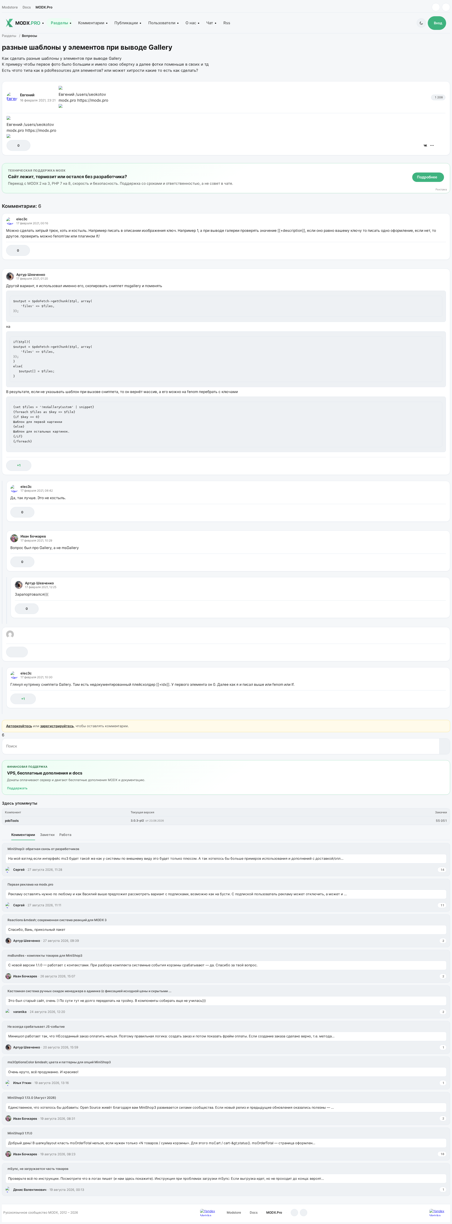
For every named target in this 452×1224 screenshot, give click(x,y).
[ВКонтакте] (425, 145)
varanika (20, 1012)
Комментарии (91, 22)
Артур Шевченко (30, 275)
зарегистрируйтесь (57, 726)
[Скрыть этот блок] (445, 168)
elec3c (21, 219)
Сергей (18, 869)
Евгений (27, 95)
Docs (27, 7)
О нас (191, 22)
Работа (65, 835)
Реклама (441, 189)
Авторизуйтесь (19, 726)
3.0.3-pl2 (137, 820)
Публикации (126, 22)
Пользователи (161, 22)
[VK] (446, 7)
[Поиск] (444, 746)
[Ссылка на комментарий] (430, 250)
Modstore (10, 7)
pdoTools (12, 821)
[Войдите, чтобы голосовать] (12, 145)
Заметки (47, 835)
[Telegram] (436, 7)
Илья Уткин (22, 1083)
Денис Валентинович (29, 1190)
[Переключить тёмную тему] (421, 23)
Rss (226, 22)
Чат (209, 22)
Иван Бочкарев (33, 536)
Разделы (59, 22)
